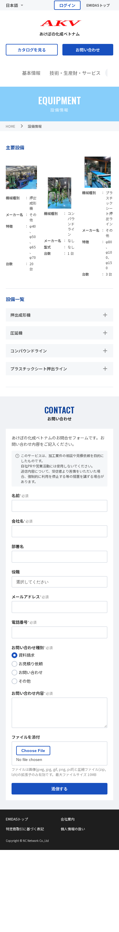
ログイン (67, 5)
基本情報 (31, 72)
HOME (10, 126)
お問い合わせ (88, 50)
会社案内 (68, 818)
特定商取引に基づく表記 (25, 828)
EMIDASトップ (98, 5)
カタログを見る (32, 50)
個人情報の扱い (73, 828)
